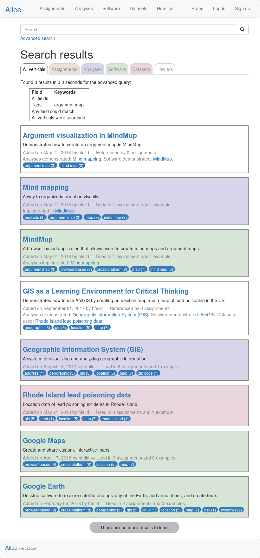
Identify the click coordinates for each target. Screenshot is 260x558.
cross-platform (109, 269)
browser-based (73, 269)
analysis (32, 217)
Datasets (138, 8)
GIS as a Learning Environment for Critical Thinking (106, 290)
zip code (145, 373)
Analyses (84, 8)
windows (228, 509)
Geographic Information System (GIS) (110, 314)
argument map (37, 165)
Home (198, 8)
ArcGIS (207, 314)
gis (57, 327)
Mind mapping (87, 158)
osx (207, 509)
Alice (13, 9)
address (32, 373)
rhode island (112, 418)
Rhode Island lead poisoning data (68, 321)
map (89, 217)
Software (111, 8)
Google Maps (44, 440)
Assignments (52, 8)
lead (44, 418)
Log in (219, 8)
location (78, 327)
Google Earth (44, 486)
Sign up (242, 8)
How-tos (165, 8)
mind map (69, 165)
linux (146, 509)
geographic (34, 327)
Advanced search (37, 38)
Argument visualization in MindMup (80, 135)
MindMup (162, 158)
